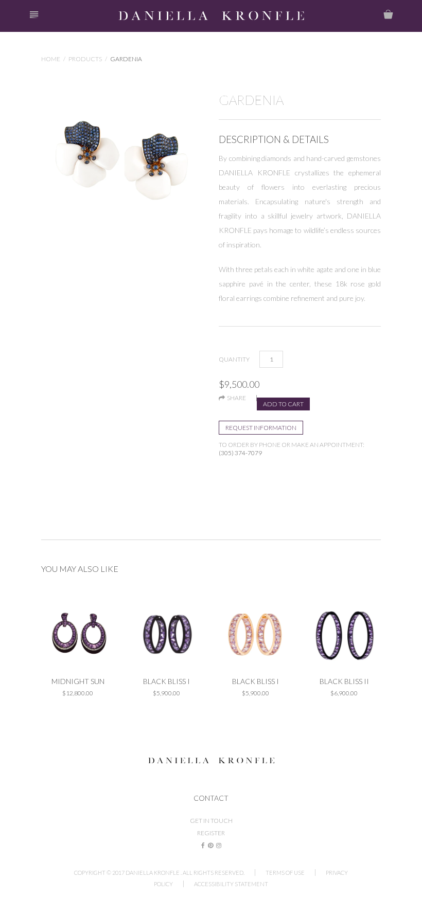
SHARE (235, 398)
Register (211, 833)
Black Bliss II (344, 681)
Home (50, 59)
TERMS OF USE (285, 872)
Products (85, 59)
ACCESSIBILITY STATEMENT (231, 884)
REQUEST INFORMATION (260, 428)
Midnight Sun (77, 681)
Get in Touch (211, 820)
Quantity (234, 359)
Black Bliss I (166, 681)
